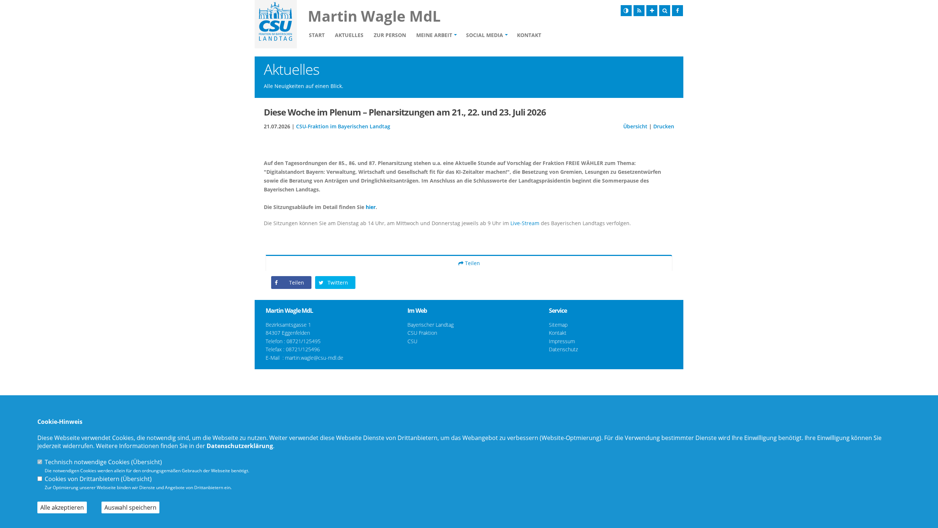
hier (371, 206)
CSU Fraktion (422, 332)
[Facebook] (677, 10)
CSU (412, 341)
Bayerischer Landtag (430, 324)
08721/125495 (304, 341)
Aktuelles (349, 35)
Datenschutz (563, 349)
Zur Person (390, 35)
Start (317, 35)
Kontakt (529, 35)
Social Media (484, 35)
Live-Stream (524, 223)
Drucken (663, 126)
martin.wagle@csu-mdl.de (314, 357)
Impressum (562, 341)
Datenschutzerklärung (240, 446)
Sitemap (558, 324)
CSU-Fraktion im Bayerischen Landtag (343, 126)
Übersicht (635, 126)
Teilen (472, 263)
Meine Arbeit (434, 35)
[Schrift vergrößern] (651, 10)
